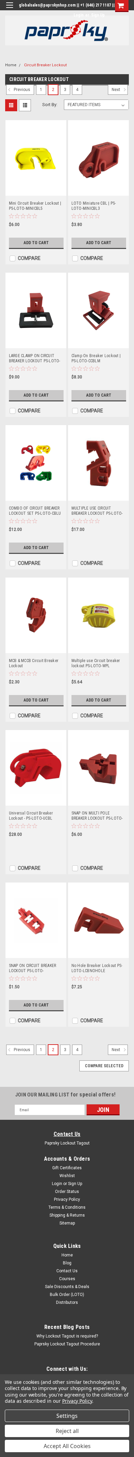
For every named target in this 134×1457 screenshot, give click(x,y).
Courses (67, 1278)
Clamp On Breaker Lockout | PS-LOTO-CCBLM (96, 358)
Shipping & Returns (67, 1215)
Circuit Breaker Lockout (45, 65)
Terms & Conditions (67, 1207)
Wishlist (67, 1175)
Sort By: (49, 104)
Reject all (67, 1431)
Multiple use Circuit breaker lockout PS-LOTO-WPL (95, 663)
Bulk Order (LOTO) (67, 1294)
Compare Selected (104, 1065)
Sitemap (67, 1223)
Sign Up (98, 15)
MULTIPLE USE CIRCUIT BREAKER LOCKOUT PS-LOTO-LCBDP (97, 511)
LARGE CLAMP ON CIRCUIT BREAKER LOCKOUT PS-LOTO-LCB (34, 358)
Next (116, 90)
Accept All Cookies (67, 1446)
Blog (67, 1263)
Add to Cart (36, 242)
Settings (67, 1416)
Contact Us (67, 1134)
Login (78, 15)
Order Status (67, 1191)
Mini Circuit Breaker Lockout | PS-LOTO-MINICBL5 (35, 206)
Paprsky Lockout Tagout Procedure (67, 1344)
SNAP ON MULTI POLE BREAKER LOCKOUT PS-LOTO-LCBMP (97, 816)
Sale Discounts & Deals (67, 1286)
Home (10, 65)
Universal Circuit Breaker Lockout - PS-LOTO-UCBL (31, 816)
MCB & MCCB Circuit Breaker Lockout (34, 663)
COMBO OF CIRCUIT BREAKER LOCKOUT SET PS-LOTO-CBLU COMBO (35, 511)
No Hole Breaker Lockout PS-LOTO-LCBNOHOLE (97, 968)
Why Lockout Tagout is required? (67, 1336)
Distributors (67, 1302)
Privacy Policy (67, 1199)
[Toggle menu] (9, 9)
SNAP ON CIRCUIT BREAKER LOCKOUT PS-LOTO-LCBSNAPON (32, 968)
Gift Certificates (67, 1167)
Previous (21, 90)
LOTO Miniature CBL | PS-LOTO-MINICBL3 (93, 206)
